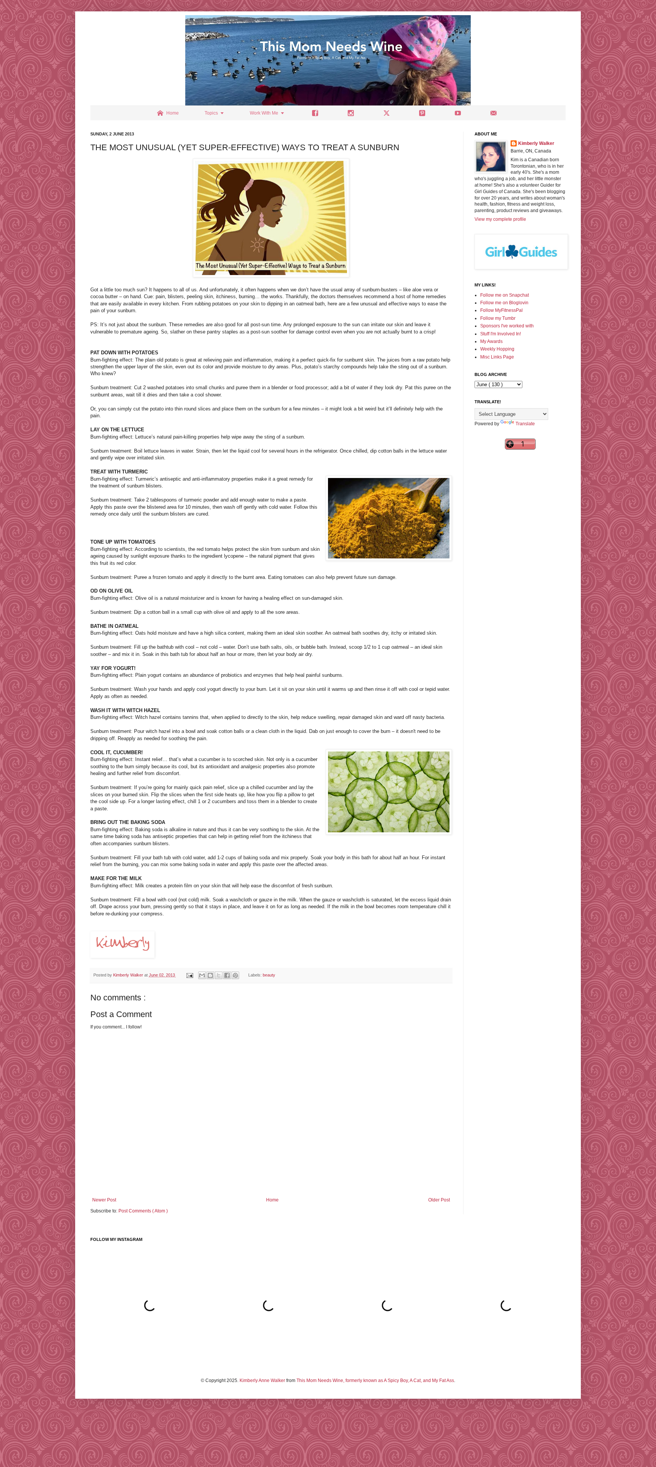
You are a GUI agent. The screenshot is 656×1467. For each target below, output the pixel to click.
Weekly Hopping (497, 349)
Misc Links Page (497, 357)
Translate (525, 423)
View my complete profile (500, 219)
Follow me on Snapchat (504, 295)
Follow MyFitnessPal (501, 310)
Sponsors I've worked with (507, 326)
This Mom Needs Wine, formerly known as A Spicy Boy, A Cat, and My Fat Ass (375, 1380)
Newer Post (104, 1200)
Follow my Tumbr (498, 318)
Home (272, 1200)
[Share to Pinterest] (235, 975)
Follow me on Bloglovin (504, 302)
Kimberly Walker (536, 143)
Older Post (439, 1200)
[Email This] (202, 975)
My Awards (491, 341)
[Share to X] (218, 975)
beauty (269, 975)
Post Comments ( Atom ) (143, 1211)
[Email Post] (189, 975)
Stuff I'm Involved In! (500, 333)
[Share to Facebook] (227, 975)
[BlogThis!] (210, 975)
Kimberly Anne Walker (262, 1380)
